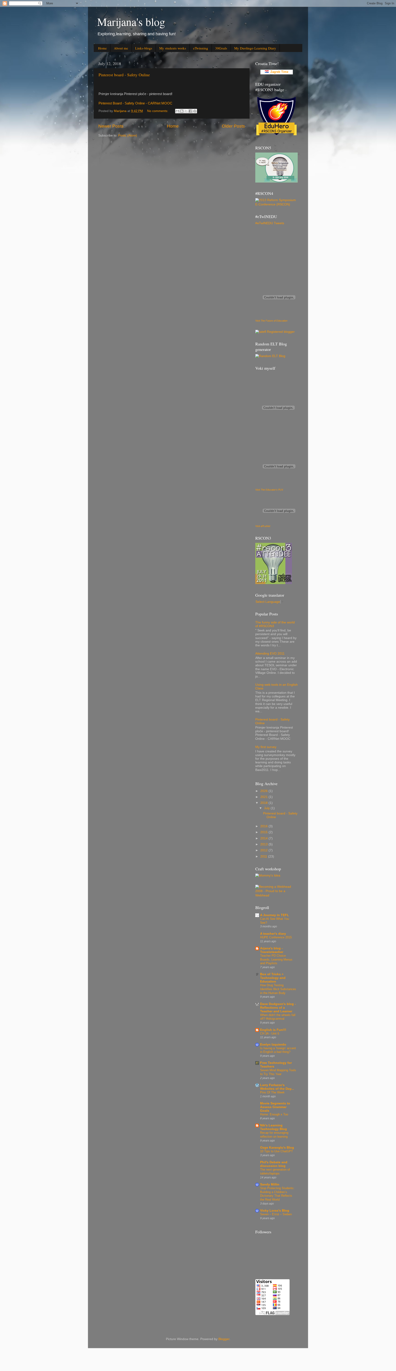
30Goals (221, 48)
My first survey (265, 747)
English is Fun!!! (273, 1030)
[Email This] (177, 111)
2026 (264, 791)
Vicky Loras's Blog (274, 1210)
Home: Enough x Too (274, 1114)
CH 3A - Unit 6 (269, 1033)
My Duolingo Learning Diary (255, 48)
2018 (264, 803)
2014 (264, 838)
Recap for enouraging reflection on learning (274, 1134)
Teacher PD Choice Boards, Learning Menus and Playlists (276, 959)
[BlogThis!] (181, 111)
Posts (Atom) (127, 135)
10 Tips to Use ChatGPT (276, 1151)
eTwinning (200, 48)
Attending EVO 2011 (270, 653)
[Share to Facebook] (190, 111)
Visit (271, 320)
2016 (264, 826)
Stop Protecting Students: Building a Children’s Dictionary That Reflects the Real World (277, 1193)
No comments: (158, 111)
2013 (264, 844)
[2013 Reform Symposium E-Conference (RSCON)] (276, 204)
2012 (264, 850)
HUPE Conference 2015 (276, 937)
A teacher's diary (273, 933)
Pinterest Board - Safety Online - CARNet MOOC (135, 103)
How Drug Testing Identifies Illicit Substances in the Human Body (278, 988)
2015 (264, 832)
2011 (264, 856)
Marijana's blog (131, 21)
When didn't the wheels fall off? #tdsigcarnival (277, 1017)
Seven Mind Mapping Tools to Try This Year (278, 1072)
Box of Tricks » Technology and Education (273, 977)
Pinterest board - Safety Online (124, 74)
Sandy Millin (269, 1184)
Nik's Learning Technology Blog (273, 1127)
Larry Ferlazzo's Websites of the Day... (277, 1086)
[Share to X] (186, 111)
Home (102, 48)
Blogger (223, 1339)
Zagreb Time (278, 72)
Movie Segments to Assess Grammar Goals (275, 1107)
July (267, 808)
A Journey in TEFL (274, 915)
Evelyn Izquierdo (273, 1044)
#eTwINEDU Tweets (269, 223)
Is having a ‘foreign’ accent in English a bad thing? (278, 1050)
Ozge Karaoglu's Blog (277, 1147)
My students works (172, 48)
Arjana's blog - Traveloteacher (271, 950)
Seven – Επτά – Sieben (276, 1214)
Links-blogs (143, 48)
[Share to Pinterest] (194, 111)
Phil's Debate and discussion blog (273, 1164)
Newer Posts (111, 126)
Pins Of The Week (272, 1092)
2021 (264, 797)
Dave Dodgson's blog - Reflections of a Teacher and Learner (278, 1007)
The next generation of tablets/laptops (275, 1171)
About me (121, 48)
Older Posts (233, 126)
